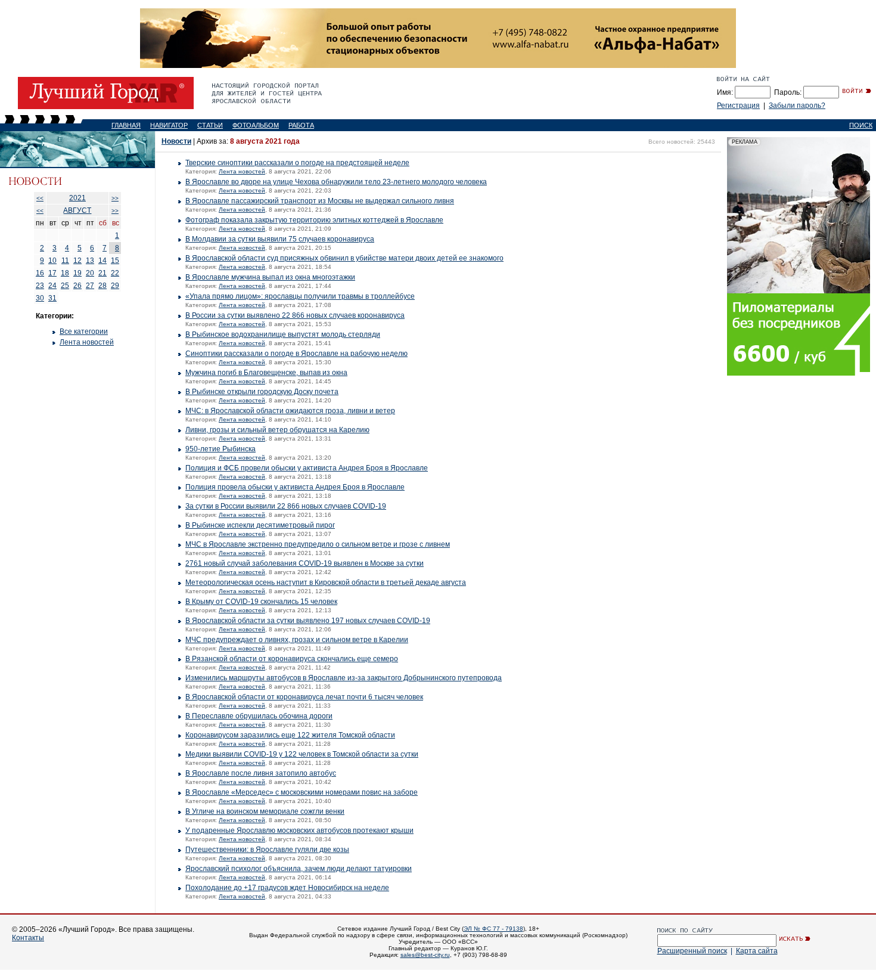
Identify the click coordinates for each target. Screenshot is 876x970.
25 (65, 285)
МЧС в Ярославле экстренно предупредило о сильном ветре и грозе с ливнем (317, 544)
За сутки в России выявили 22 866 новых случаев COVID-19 (285, 506)
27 (90, 285)
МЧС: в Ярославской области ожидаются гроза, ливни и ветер (290, 411)
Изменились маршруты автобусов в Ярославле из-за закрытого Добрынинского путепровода (343, 678)
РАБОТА (301, 125)
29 (115, 285)
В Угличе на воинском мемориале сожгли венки (264, 811)
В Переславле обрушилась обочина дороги (259, 716)
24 (52, 285)
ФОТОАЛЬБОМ (255, 125)
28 (102, 285)
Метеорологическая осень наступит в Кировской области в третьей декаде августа (325, 582)
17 (52, 273)
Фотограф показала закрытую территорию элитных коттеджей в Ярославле (314, 220)
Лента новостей (87, 342)
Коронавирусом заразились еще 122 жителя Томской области (290, 735)
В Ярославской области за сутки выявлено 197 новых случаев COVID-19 (307, 620)
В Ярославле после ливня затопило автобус (260, 773)
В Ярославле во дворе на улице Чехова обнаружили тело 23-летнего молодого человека (336, 182)
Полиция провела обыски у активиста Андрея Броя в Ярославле (295, 487)
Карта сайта (757, 951)
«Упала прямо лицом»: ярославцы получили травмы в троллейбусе (300, 296)
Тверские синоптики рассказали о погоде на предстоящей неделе (297, 163)
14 (102, 260)
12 (77, 260)
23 (40, 285)
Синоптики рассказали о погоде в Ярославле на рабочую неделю (296, 353)
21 (102, 273)
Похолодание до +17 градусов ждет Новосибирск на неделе (287, 888)
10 (52, 260)
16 (40, 273)
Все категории (84, 331)
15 (115, 260)
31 (52, 298)
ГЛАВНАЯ (126, 125)
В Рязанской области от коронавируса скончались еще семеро (291, 659)
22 (115, 273)
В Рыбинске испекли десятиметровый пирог (260, 525)
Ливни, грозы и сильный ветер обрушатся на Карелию (277, 430)
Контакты (28, 938)
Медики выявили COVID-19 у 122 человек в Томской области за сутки (301, 754)
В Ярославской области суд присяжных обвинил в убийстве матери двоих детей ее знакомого (344, 258)
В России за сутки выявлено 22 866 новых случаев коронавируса (295, 315)
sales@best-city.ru (425, 955)
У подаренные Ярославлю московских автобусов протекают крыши (299, 830)
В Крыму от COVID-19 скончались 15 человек (261, 601)
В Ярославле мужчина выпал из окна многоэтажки (270, 277)
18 (65, 273)
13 (90, 260)
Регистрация (738, 105)
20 (90, 273)
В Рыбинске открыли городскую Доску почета (261, 392)
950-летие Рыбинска (220, 449)
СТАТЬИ (210, 125)
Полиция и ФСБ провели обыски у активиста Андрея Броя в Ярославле (306, 468)
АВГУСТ (77, 210)
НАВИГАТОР (169, 125)
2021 (77, 198)
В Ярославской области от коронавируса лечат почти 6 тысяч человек (304, 697)
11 (65, 260)
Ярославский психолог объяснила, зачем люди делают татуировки (298, 868)
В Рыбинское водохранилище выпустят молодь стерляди (282, 334)
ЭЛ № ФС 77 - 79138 (493, 928)
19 (77, 273)
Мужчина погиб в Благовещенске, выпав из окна (266, 372)
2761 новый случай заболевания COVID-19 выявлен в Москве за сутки (304, 563)
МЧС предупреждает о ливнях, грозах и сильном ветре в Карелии (296, 640)
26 (77, 285)
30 (40, 298)
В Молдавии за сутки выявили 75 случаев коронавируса (279, 239)
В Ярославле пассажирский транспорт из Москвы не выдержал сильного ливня (319, 201)
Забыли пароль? (797, 105)
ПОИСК (860, 125)
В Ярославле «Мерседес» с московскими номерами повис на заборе (301, 792)
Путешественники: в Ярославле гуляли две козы (267, 849)
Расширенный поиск (692, 951)
